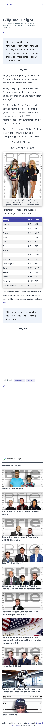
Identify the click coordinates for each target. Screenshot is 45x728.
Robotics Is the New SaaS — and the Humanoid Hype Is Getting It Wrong (21, 690)
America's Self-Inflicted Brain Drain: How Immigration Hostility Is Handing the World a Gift (22, 640)
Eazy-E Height (9, 715)
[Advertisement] (22, 355)
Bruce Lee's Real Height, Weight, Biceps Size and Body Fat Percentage (22, 587)
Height (19, 380)
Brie (9, 3)
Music (30, 380)
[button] (4, 33)
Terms (29, 723)
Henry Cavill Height (12, 666)
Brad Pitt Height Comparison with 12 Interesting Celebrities (21, 613)
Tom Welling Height (12, 563)
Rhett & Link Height (12, 488)
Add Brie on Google (14, 459)
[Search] (41, 4)
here (5, 303)
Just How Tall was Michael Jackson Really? (20, 512)
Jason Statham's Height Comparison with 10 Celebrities (21, 538)
